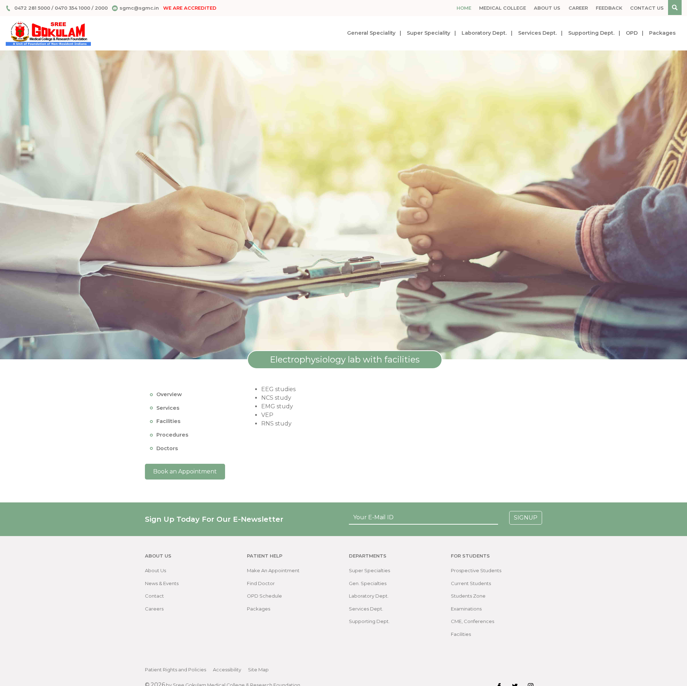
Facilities (168, 421)
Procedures (172, 435)
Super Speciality (428, 33)
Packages (662, 33)
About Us (547, 8)
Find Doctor (261, 583)
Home (464, 8)
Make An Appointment (273, 570)
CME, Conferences (472, 621)
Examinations (466, 609)
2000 (101, 8)
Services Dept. (537, 33)
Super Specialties (369, 570)
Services (167, 407)
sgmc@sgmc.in (139, 8)
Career (578, 8)
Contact (154, 596)
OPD (632, 33)
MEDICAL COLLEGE (502, 8)
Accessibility (227, 669)
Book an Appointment (185, 471)
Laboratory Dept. (484, 33)
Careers (154, 609)
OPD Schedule (264, 596)
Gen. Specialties (367, 583)
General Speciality (371, 33)
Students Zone (468, 596)
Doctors (167, 448)
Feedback (609, 8)
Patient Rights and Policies (175, 669)
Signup (525, 517)
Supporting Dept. (591, 33)
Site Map (258, 669)
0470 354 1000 (72, 8)
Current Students (471, 583)
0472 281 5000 (32, 8)
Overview (169, 394)
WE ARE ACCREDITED (189, 8)
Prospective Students (476, 570)
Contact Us (647, 8)
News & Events (162, 583)
